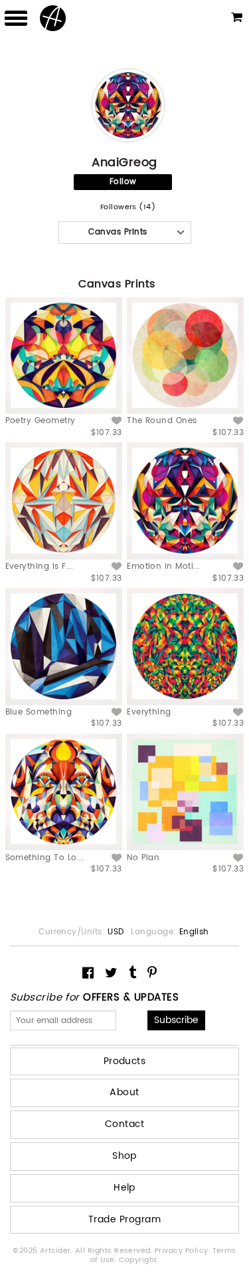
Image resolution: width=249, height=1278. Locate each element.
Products (125, 1061)
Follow (123, 181)
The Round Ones (162, 421)
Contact (124, 1124)
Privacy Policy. (183, 1251)
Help (124, 1187)
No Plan (143, 858)
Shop (124, 1155)
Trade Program (124, 1219)
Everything (149, 712)
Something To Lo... (44, 858)
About (124, 1092)
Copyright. (139, 1260)
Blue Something (38, 712)
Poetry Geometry (40, 421)
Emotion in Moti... (164, 566)
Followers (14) (128, 207)
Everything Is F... (39, 566)
